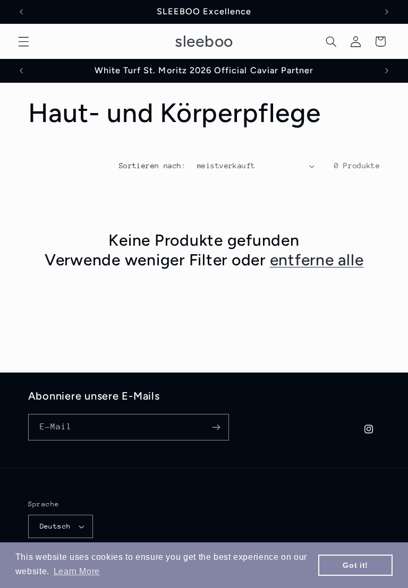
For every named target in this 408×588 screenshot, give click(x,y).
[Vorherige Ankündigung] (21, 11)
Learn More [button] (77, 571)
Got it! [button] (355, 565)
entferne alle (317, 260)
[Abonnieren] (215, 427)
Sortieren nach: (152, 165)
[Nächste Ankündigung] (386, 11)
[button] (23, 41)
